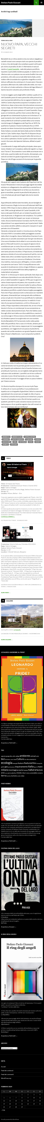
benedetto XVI (17, 436)
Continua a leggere (8, 516)
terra (3, 775)
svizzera (40, 773)
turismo (14, 776)
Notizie (39, 770)
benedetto (6, 436)
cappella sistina (30, 436)
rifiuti (24, 773)
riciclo (19, 773)
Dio (25, 759)
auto (37, 756)
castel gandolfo (17, 439)
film (34, 763)
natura (32, 769)
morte (20, 770)
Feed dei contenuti (7, 1070)
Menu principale (41, 2)
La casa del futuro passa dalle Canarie (14, 633)
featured (28, 763)
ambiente (25, 755)
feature (21, 763)
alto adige (16, 756)
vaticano (14, 444)
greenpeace (11, 767)
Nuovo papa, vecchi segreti (19, 46)
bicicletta (7, 759)
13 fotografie (17, 630)
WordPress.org (6, 1078)
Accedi (3, 1067)
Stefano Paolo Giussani (10, 2)
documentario (31, 759)
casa (14, 759)
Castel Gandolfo (13, 69)
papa (15, 442)
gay (6, 766)
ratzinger (23, 442)
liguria (35, 767)
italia (31, 766)
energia (15, 763)
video (22, 776)
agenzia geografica (6, 756)
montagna (13, 770)
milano (4, 769)
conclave (29, 439)
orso (6, 773)
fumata (37, 439)
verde (18, 776)
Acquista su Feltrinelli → (9, 743)
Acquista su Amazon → (8, 927)
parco (9, 773)
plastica (13, 773)
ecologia (6, 763)
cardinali (6, 439)
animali (33, 756)
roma (31, 442)
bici (3, 758)
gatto (2, 767)
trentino (9, 776)
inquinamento (21, 766)
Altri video (5, 592)
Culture (20, 759)
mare (40, 766)
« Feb (3, 1110)
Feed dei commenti (7, 1074)
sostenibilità (33, 773)
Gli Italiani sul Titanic (8, 520)
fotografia (39, 763)
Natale (25, 770)
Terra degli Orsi (6, 40)
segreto (5, 444)
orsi (2, 772)
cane (11, 759)
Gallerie (9, 601)
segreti (38, 442)
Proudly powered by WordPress (10, 1119)
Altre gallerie (7, 639)
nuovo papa (7, 442)
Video (8, 458)
